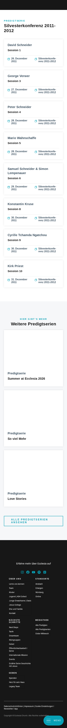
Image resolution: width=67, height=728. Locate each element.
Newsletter (8, 708)
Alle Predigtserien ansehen (29, 521)
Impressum (29, 706)
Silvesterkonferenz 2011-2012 (47, 60)
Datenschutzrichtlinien (13, 706)
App (16, 708)
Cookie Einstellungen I (44, 706)
